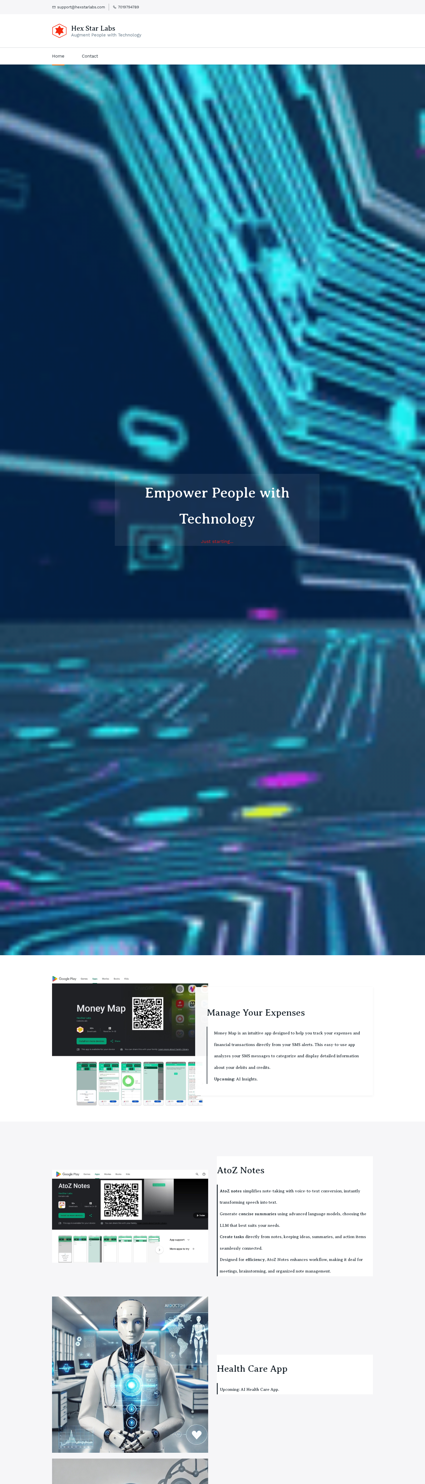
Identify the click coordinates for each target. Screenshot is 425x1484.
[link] (130, 979)
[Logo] (59, 30)
